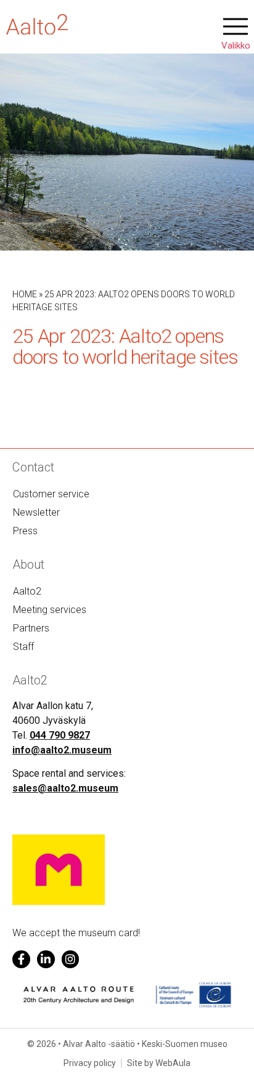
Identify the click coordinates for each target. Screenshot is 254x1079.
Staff (23, 646)
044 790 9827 (60, 735)
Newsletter (36, 512)
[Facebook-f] (21, 959)
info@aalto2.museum (62, 750)
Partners (31, 628)
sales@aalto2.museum (65, 788)
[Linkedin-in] (46, 959)
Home (24, 294)
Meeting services (49, 610)
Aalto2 (27, 591)
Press (25, 531)
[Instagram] (71, 959)
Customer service (51, 494)
